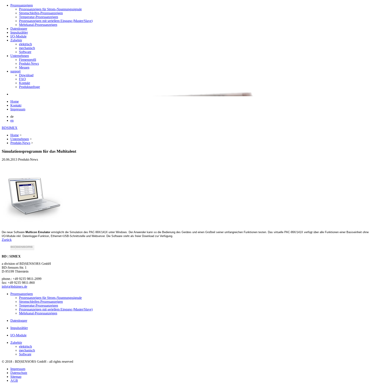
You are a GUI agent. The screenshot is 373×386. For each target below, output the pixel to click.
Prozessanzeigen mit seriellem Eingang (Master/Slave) (56, 21)
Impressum (17, 109)
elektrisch (25, 44)
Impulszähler (19, 32)
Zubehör (16, 40)
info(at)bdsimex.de (14, 286)
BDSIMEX (9, 128)
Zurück (7, 240)
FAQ (22, 79)
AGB (14, 380)
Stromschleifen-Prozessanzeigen (41, 13)
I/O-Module (18, 36)
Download (26, 75)
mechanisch (27, 48)
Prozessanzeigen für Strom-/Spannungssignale (50, 9)
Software (25, 52)
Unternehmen (19, 56)
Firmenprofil (27, 59)
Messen (24, 67)
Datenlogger (18, 28)
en (12, 120)
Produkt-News (29, 63)
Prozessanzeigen (21, 5)
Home (14, 101)
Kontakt (24, 83)
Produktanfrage (29, 87)
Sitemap (15, 376)
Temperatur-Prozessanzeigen (38, 17)
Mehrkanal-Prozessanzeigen (38, 25)
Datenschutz (18, 373)
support (15, 71)
